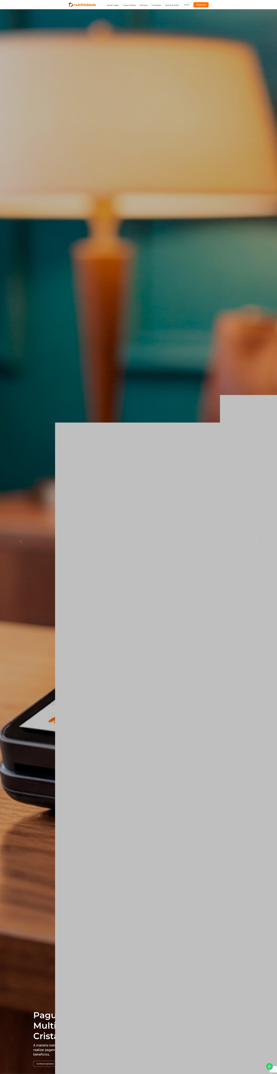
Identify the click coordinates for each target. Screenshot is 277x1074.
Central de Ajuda (172, 5)
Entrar (186, 5)
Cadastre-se (201, 5)
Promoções (156, 5)
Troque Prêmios (129, 5)
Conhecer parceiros (45, 1064)
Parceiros (144, 5)
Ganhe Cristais (113, 5)
